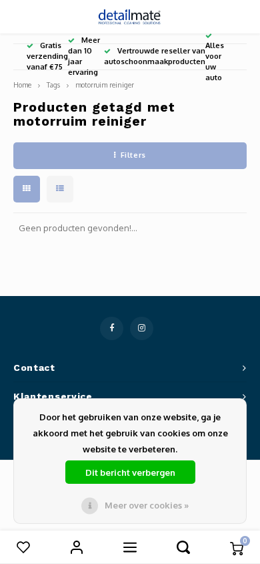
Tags (53, 84)
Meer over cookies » (147, 505)
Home (22, 84)
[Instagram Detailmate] (141, 328)
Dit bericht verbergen (130, 472)
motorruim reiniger (104, 84)
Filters (133, 155)
